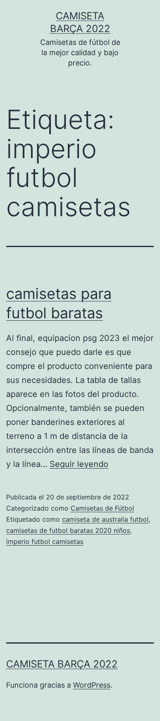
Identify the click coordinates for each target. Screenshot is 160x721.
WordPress (91, 685)
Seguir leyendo (79, 464)
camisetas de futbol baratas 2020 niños (68, 530)
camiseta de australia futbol (105, 519)
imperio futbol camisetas (44, 541)
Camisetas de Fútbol (102, 508)
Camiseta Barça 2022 (62, 664)
